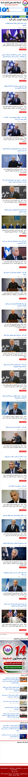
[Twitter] (16, 772)
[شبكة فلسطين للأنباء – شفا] (14, 3)
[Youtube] (12, 772)
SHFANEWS (4, 768)
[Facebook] (17, 772)
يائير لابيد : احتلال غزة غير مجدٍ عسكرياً (16, 427)
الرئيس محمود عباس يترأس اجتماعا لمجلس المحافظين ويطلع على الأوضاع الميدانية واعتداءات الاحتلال (10, 715)
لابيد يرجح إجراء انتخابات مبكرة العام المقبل (14, 543)
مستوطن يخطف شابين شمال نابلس (11, 701)
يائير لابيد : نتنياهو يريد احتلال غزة (17, 486)
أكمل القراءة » (22, 49)
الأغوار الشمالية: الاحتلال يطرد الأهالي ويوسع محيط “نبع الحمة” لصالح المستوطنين (11, 689)
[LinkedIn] (14, 772)
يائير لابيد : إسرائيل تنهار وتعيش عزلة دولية (15, 335)
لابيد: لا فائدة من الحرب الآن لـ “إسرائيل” (15, 456)
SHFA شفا (14, 769)
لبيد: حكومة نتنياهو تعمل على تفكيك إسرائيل (14, 515)
